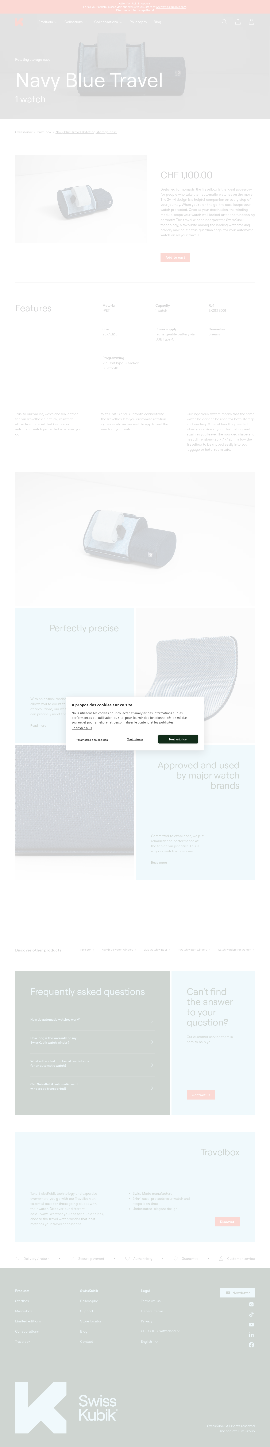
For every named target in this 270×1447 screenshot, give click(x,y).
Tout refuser (135, 739)
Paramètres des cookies (92, 739)
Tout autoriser (178, 739)
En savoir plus (82, 728)
